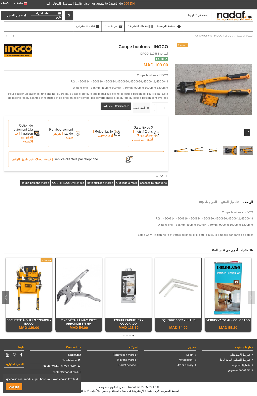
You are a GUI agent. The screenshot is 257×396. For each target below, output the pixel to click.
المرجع (164, 53)
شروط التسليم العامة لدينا (235, 359)
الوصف (248, 202)
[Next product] (6, 36)
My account (186, 359)
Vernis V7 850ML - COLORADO (228, 320)
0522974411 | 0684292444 (60, 366)
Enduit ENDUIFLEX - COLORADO (128, 322)
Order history (185, 365)
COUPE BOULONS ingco (68, 182)
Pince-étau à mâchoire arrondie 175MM (79, 322)
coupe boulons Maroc (35, 182)
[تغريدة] (161, 176)
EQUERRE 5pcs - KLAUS (178, 320)
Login (189, 354)
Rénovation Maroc (124, 354)
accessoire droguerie (153, 182)
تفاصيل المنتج (230, 202)
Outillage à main (126, 182)
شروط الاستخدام (240, 354)
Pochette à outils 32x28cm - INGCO (29, 322)
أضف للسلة (139, 108)
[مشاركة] (166, 176)
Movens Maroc (126, 359)
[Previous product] (12, 36)
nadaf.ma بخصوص (239, 370)
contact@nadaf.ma (65, 372)
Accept (14, 386)
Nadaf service (127, 365)
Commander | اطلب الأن (116, 106)
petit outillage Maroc (100, 182)
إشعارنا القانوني (241, 365)
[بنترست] (157, 176)
